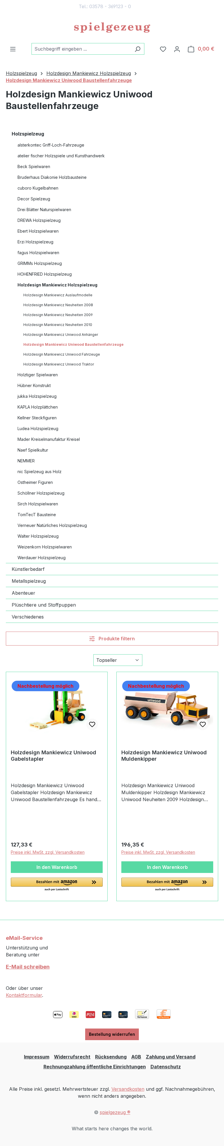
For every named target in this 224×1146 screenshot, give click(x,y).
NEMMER (26, 460)
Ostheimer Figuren (35, 482)
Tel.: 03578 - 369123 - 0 (105, 6)
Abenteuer (23, 593)
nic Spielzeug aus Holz (40, 471)
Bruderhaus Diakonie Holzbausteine (52, 177)
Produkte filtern (116, 638)
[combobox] (81, 49)
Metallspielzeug (29, 581)
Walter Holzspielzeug (38, 536)
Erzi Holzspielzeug (35, 241)
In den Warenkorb (56, 867)
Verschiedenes (28, 617)
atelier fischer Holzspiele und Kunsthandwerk (61, 155)
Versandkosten (127, 1089)
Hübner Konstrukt (34, 385)
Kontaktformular (24, 995)
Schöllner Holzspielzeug (41, 493)
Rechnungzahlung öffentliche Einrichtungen (94, 1067)
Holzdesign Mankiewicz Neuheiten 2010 (57, 324)
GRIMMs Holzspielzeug (40, 263)
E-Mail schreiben (28, 967)
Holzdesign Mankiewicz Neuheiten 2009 (58, 315)
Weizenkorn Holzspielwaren (45, 546)
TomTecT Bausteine (37, 514)
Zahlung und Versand (170, 1057)
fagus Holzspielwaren (38, 252)
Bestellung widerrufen (112, 1034)
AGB (136, 1057)
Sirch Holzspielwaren (38, 503)
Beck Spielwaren (34, 166)
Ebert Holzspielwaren (38, 231)
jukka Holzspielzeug (37, 396)
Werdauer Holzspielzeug (42, 557)
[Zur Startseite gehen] (112, 28)
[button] (57, 885)
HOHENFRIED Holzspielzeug (45, 274)
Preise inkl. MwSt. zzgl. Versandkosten (48, 852)
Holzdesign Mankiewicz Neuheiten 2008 (58, 305)
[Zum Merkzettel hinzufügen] (92, 724)
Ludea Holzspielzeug (38, 428)
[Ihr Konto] (177, 49)
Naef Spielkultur (33, 450)
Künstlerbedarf (28, 569)
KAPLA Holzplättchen (38, 406)
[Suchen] (137, 49)
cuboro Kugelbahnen (38, 188)
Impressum (36, 1057)
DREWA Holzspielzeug (39, 220)
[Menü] (13, 49)
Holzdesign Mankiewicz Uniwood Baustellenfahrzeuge (73, 344)
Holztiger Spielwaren (38, 374)
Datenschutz (165, 1067)
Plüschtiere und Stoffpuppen (44, 605)
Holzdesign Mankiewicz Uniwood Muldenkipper (164, 755)
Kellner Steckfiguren (37, 417)
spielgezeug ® (115, 1112)
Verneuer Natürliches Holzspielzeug (52, 525)
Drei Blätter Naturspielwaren (44, 209)
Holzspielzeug (28, 134)
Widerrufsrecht (72, 1057)
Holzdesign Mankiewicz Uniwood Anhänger (60, 334)
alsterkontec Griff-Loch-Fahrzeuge (51, 144)
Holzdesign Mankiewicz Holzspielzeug (57, 284)
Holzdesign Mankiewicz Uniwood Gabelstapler (53, 755)
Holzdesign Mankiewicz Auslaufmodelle (57, 295)
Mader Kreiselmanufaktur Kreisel (49, 439)
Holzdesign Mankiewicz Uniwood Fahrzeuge (61, 354)
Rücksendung (111, 1057)
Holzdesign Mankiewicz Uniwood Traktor (58, 364)
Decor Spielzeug (34, 198)
